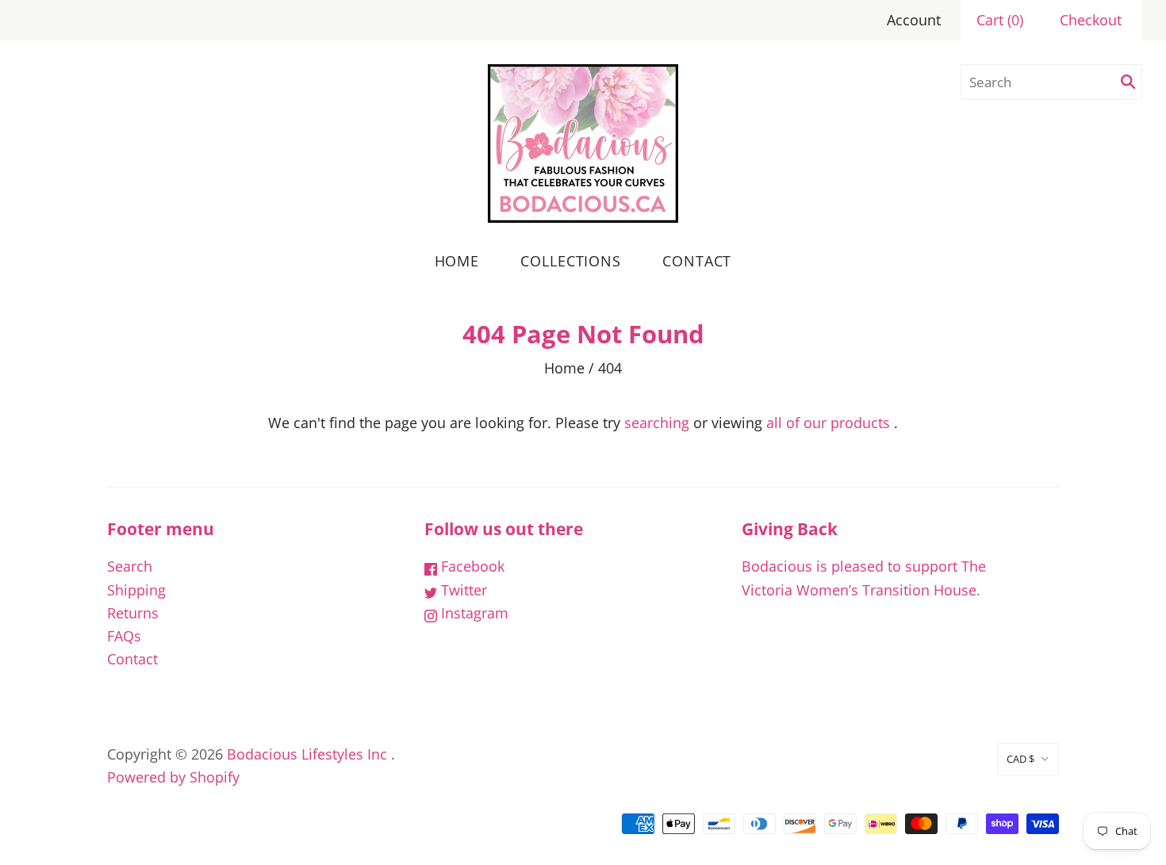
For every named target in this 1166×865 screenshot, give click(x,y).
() (999, 19)
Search (129, 566)
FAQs (124, 635)
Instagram (472, 612)
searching (656, 422)
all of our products (828, 422)
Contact (696, 260)
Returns (133, 612)
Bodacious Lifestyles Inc (307, 754)
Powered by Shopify (173, 777)
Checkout (1091, 19)
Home (457, 260)
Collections (570, 260)
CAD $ (1020, 759)
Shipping (136, 589)
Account (914, 19)
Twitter (462, 589)
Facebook (470, 566)
